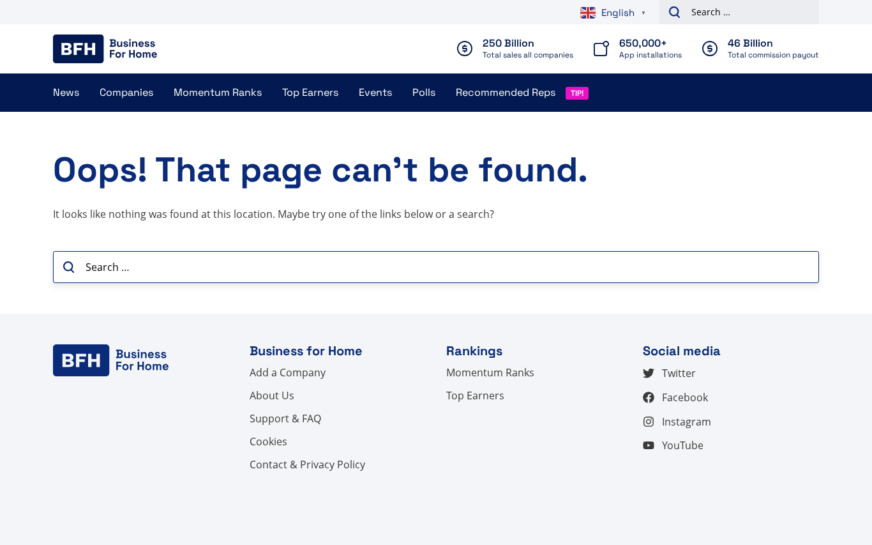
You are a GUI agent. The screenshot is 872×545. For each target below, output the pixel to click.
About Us (272, 395)
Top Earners (310, 92)
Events (375, 92)
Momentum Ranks (218, 92)
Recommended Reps (505, 92)
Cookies (268, 441)
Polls (423, 92)
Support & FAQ (285, 418)
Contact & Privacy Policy (307, 464)
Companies (126, 92)
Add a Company (288, 372)
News (66, 92)
